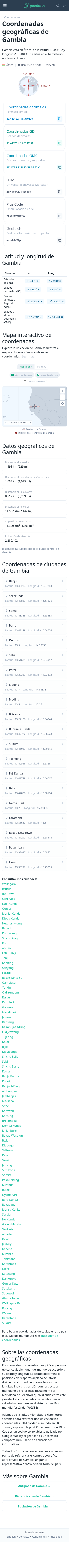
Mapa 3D (41, 366)
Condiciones (39, 1536)
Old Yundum (10, 992)
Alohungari (9, 1091)
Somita (7, 1175)
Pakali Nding (10, 1180)
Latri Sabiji (9, 953)
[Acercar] (62, 391)
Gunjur (7, 909)
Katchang (8, 1274)
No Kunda (8, 1219)
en (64, 6)
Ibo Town (8, 894)
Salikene (7, 1150)
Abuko (6, 948)
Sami (5, 1160)
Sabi (5, 1061)
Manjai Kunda (11, 913)
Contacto (24, 1536)
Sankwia (7, 1229)
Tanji (5, 958)
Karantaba (9, 1264)
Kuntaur (7, 1185)
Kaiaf (5, 1239)
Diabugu (8, 1145)
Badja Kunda (10, 1076)
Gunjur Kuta (10, 1283)
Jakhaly (7, 1244)
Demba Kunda (11, 1126)
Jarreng (7, 1165)
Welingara (9, 884)
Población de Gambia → (34, 1506)
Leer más (28, 356)
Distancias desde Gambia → (34, 1496)
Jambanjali (9, 1096)
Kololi (6, 1042)
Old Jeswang (10, 1032)
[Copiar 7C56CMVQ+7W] (59, 216)
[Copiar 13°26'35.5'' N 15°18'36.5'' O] (59, 167)
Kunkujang (9, 933)
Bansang (8, 1022)
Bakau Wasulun (12, 1135)
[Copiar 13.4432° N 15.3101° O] (59, 143)
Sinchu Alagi (10, 938)
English (11, 1536)
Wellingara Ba (11, 1303)
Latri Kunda (10, 904)
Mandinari (9, 1012)
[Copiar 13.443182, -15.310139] (59, 119)
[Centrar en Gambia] (62, 403)
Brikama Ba (9, 1121)
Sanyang (8, 968)
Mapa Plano (26, 366)
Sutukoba (8, 1170)
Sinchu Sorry (10, 1066)
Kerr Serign (9, 1002)
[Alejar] (62, 397)
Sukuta (7, 1323)
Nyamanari (9, 1195)
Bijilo (5, 1047)
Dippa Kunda (10, 918)
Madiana (8, 1101)
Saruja (6, 1214)
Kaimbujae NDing (13, 1027)
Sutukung (8, 1288)
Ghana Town (10, 1298)
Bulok (6, 1190)
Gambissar (9, 983)
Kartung (7, 1116)
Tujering (7, 1037)
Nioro (6, 1269)
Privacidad (56, 1536)
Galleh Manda (11, 1224)
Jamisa (6, 1017)
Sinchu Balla (10, 1057)
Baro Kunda (10, 1200)
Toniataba (8, 1259)
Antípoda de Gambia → (34, 1486)
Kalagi (6, 1155)
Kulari (6, 1081)
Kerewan (8, 1111)
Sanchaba (8, 899)
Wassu (6, 1313)
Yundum (7, 987)
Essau (6, 997)
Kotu (5, 943)
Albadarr (8, 1234)
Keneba (7, 1249)
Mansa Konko (11, 1209)
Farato (6, 973)
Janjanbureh (10, 1131)
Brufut (6, 889)
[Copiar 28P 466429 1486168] (59, 192)
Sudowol (8, 1293)
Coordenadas (12, 17)
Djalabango (10, 1052)
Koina (6, 1071)
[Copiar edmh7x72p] (59, 240)
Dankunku (9, 1279)
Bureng (7, 1308)
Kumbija (7, 1254)
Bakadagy (8, 1205)
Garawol (7, 1007)
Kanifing (7, 963)
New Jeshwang (12, 923)
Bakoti (6, 928)
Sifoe (5, 1106)
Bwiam (6, 1140)
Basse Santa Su (12, 978)
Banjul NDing (11, 1086)
